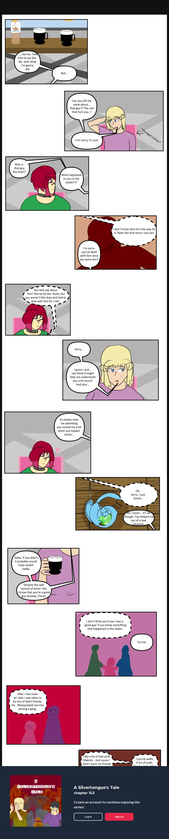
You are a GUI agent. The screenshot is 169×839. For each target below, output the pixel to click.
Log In (88, 816)
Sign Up (119, 816)
